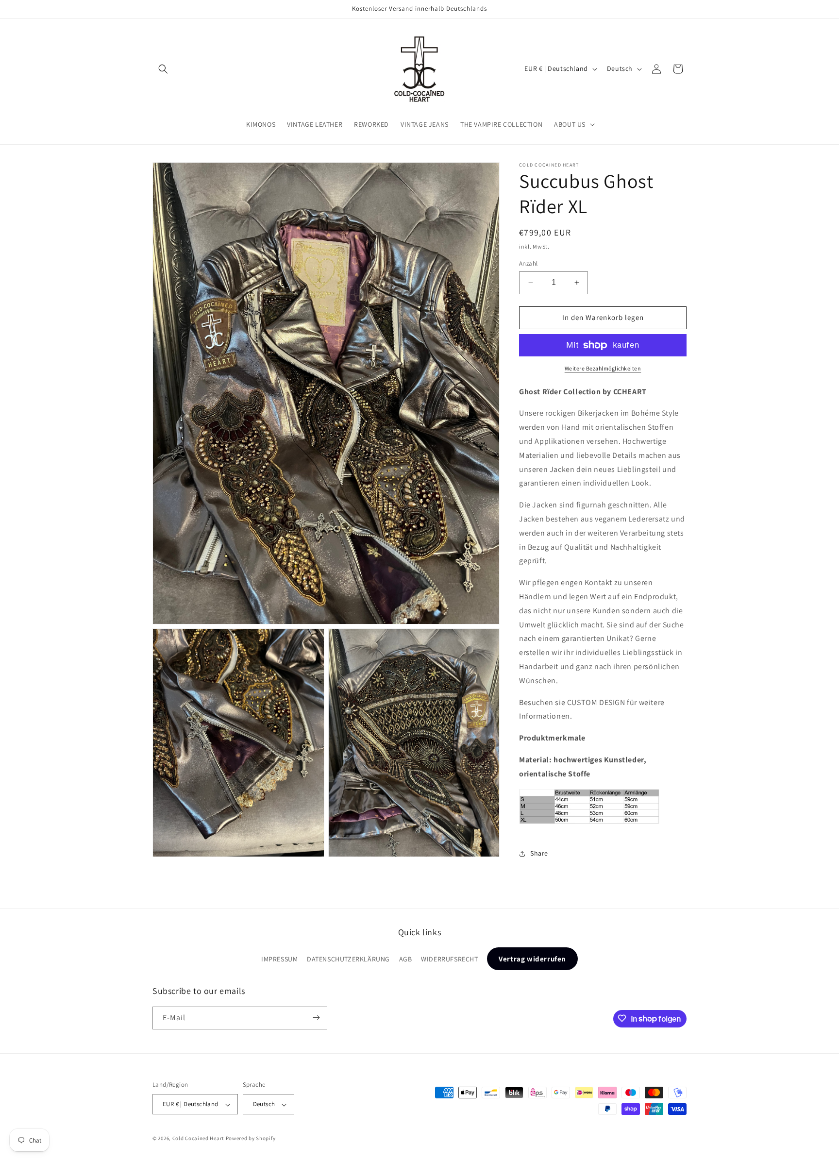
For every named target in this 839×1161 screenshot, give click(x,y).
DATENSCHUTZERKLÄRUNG (348, 959)
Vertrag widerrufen (532, 959)
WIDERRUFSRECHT (449, 959)
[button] (163, 69)
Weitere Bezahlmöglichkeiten (603, 368)
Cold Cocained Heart (198, 1138)
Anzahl (528, 263)
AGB (405, 959)
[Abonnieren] (316, 1017)
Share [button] (539, 853)
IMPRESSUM (279, 959)
